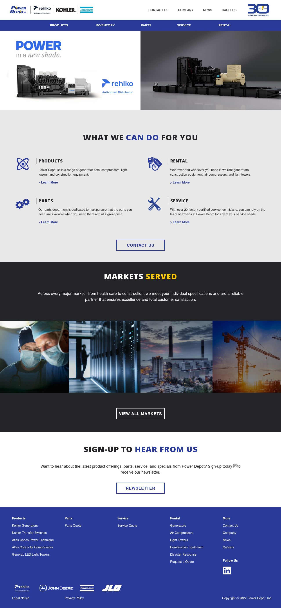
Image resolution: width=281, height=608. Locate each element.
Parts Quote (73, 525)
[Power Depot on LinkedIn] (227, 570)
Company (229, 532)
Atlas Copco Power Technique (33, 540)
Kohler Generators (25, 525)
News (227, 540)
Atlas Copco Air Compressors (32, 547)
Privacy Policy (74, 598)
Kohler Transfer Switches (29, 532)
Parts (68, 518)
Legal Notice (20, 598)
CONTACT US (140, 245)
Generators (178, 525)
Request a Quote (182, 561)
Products (19, 518)
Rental (175, 518)
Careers (228, 547)
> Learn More (48, 182)
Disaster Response (183, 554)
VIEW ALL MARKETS (140, 413)
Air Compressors (181, 532)
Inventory (105, 25)
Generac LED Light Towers (31, 554)
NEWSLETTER (140, 488)
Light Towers (179, 540)
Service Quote (127, 525)
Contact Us (230, 525)
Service (122, 518)
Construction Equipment (187, 547)
